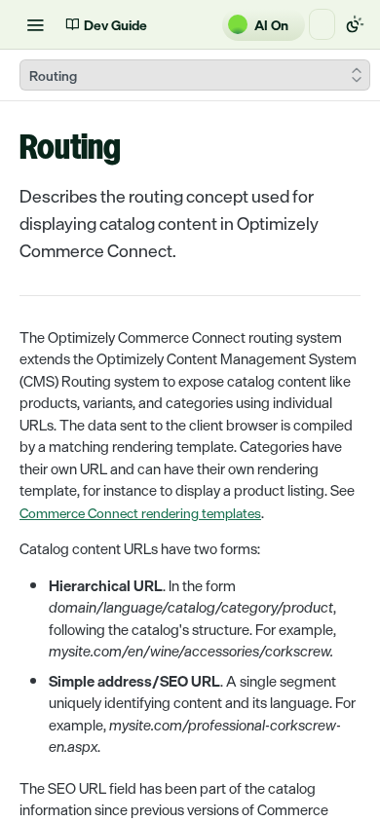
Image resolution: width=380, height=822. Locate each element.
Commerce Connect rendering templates (140, 513)
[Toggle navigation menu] (35, 24)
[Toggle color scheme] (354, 24)
